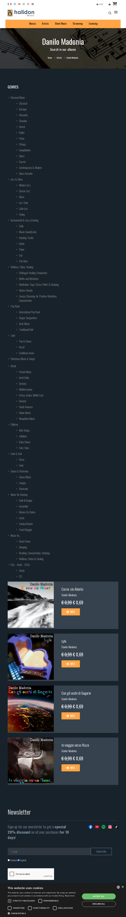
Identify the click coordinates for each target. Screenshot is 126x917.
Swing (22, 214)
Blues (21, 197)
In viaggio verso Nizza (75, 745)
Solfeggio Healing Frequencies (33, 273)
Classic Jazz (24, 191)
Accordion (23, 506)
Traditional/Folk (26, 330)
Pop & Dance (25, 341)
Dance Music (25, 477)
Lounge (22, 483)
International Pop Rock (29, 312)
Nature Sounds (26, 290)
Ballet (21, 133)
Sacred (22, 162)
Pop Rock (15, 306)
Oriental (22, 401)
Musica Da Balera (27, 512)
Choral (22, 127)
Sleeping (23, 547)
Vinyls (22, 571)
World (13, 366)
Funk (21, 465)
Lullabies (23, 436)
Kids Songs (24, 430)
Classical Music (18, 97)
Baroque (23, 109)
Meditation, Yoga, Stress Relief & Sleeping (39, 284)
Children (14, 424)
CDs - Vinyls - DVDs (20, 565)
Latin (13, 335)
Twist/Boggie (25, 530)
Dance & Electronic (19, 471)
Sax (21, 255)
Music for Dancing (19, 495)
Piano (21, 138)
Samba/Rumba (26, 524)
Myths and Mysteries (29, 279)
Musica (32, 23)
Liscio (21, 518)
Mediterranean (25, 389)
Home (50, 57)
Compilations (25, 150)
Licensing (93, 23)
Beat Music (24, 324)
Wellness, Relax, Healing (22, 267)
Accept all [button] (98, 896)
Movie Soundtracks (28, 232)
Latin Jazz (23, 209)
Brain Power (25, 541)
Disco (21, 459)
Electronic (23, 489)
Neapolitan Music (27, 419)
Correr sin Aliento (72, 589)
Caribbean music (26, 353)
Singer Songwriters (28, 318)
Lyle (63, 641)
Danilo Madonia (69, 595)
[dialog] (63, 900)
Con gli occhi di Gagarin (76, 693)
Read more (70, 895)
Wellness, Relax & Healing (31, 559)
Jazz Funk (23, 203)
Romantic (23, 115)
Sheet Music (61, 23)
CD (20, 576)
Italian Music (25, 413)
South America (26, 407)
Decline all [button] (99, 904)
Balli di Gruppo (25, 500)
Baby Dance (24, 442)
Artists (45, 23)
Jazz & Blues (17, 179)
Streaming (78, 23)
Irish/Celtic (24, 378)
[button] (43, 913)
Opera (21, 156)
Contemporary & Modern (30, 168)
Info (72, 612)
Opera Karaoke (26, 173)
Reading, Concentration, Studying (34, 553)
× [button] (122, 887)
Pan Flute (23, 261)
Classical (23, 103)
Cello (21, 226)
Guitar (22, 244)
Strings (22, 144)
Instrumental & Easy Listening (25, 220)
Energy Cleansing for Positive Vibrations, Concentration (38, 298)
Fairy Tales (24, 448)
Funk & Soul (16, 454)
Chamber (23, 121)
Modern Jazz (25, 185)
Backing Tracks (26, 238)
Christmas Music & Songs (23, 359)
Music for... (16, 535)
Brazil (21, 347)
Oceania (22, 384)
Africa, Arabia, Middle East (31, 395)
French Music (25, 372)
